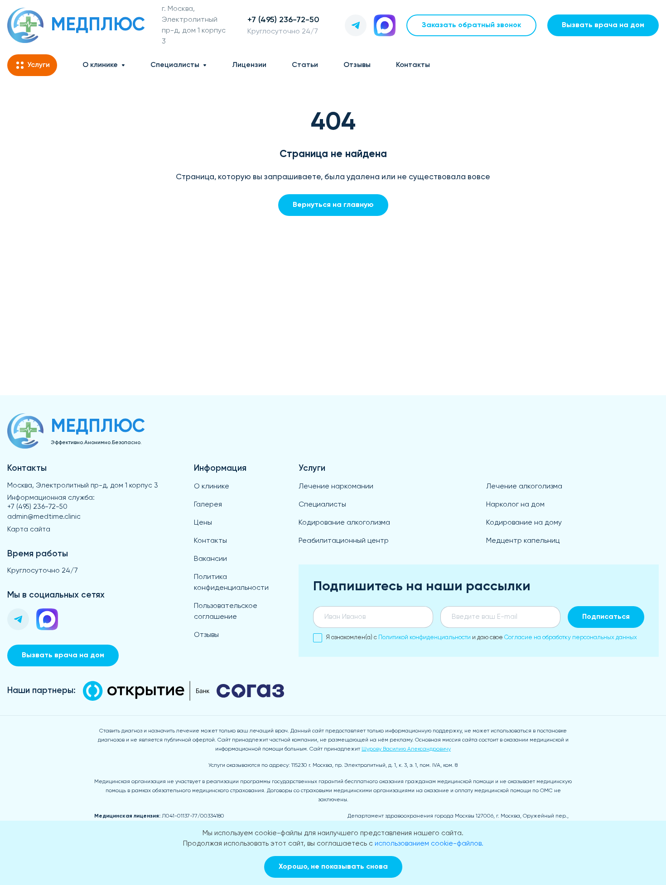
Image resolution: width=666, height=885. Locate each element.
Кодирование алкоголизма (344, 522)
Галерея (208, 504)
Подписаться (606, 617)
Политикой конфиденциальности (424, 638)
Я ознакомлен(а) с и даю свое (481, 638)
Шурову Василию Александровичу (406, 749)
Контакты (413, 65)
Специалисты (174, 65)
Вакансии (210, 559)
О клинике (100, 65)
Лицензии (249, 65)
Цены (203, 522)
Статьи (305, 65)
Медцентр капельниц (523, 541)
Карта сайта (28, 529)
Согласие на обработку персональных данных (570, 638)
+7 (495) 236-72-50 (37, 506)
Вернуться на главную (333, 205)
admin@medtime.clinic (44, 516)
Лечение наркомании (336, 486)
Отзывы (357, 65)
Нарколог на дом (515, 504)
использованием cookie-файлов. (429, 843)
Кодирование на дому (524, 522)
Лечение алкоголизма (524, 486)
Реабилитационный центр (344, 541)
